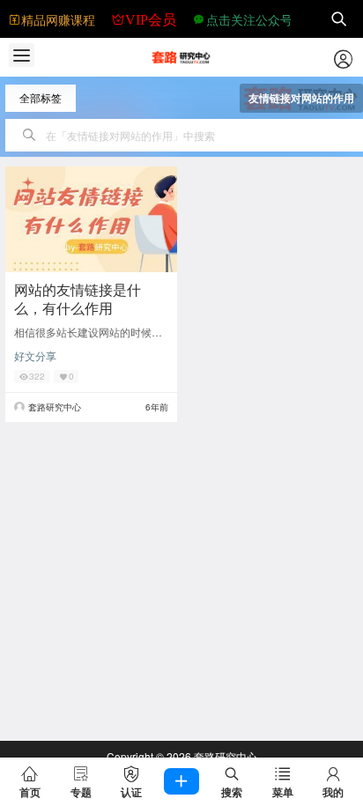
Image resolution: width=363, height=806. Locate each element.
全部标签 (40, 97)
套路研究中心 (224, 756)
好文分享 (35, 355)
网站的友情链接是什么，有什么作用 (77, 298)
